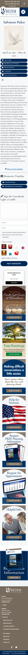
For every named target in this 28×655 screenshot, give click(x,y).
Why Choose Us (7, 620)
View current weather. (15, 169)
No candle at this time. (10, 258)
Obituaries (6, 639)
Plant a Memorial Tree (10, 75)
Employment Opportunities (11, 629)
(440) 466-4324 (5, 602)
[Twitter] (16, 647)
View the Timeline (10, 182)
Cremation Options (8, 626)
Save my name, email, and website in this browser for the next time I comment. (14, 235)
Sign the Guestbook (9, 67)
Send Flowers (7, 71)
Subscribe (14, 282)
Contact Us (6, 642)
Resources (6, 636)
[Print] (2, 80)
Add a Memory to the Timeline (11, 64)
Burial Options (7, 623)
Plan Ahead (6, 633)
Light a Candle (7, 60)
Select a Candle (7, 242)
